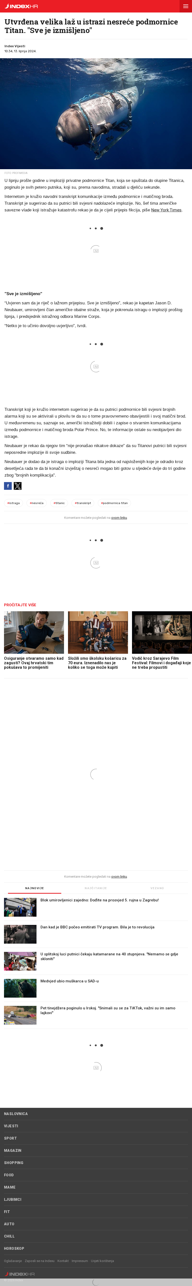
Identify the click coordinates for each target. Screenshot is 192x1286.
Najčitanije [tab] (96, 888)
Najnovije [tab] (34, 888)
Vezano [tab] (157, 888)
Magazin (13, 1151)
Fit (7, 1212)
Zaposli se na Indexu (39, 1261)
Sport (10, 1138)
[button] (186, 6)
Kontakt (63, 1261)
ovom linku (119, 518)
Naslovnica (16, 1114)
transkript (83, 503)
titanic (59, 503)
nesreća (37, 503)
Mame (10, 1187)
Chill (9, 1236)
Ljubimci (12, 1200)
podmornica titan (114, 503)
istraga (13, 503)
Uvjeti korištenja (102, 1261)
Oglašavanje (13, 1261)
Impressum (80, 1261)
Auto (9, 1224)
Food (9, 1175)
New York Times (166, 209)
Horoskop (14, 1249)
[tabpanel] (96, 963)
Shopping (13, 1163)
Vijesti (11, 1126)
